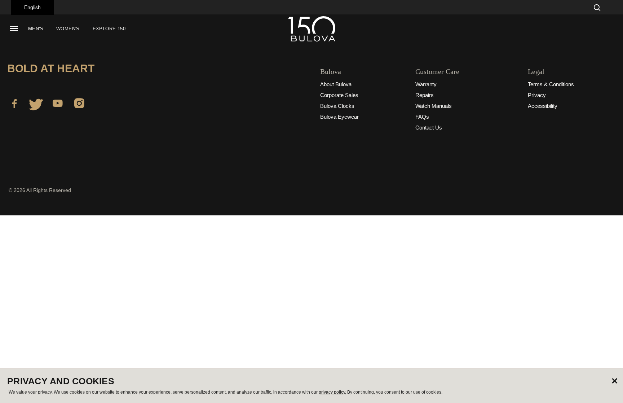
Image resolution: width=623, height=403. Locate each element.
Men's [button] (35, 28)
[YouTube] (57, 105)
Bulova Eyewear (339, 117)
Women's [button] (68, 28)
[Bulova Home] (311, 28)
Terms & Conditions (551, 84)
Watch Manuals (433, 106)
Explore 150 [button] (109, 28)
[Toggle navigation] (13, 28)
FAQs (422, 117)
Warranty (426, 84)
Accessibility (542, 106)
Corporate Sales (339, 95)
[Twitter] (36, 105)
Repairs (424, 95)
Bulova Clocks (337, 106)
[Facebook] (14, 105)
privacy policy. (332, 392)
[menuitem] (36, 28)
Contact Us (428, 127)
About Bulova (336, 84)
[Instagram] (79, 105)
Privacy (537, 95)
